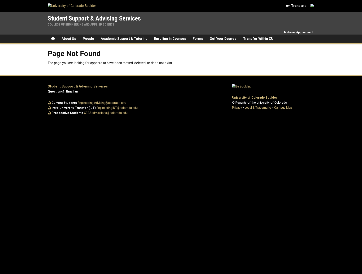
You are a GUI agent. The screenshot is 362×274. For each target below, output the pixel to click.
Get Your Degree (223, 39)
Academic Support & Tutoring (124, 39)
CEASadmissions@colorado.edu (106, 113)
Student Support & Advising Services (94, 18)
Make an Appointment (298, 32)
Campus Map (283, 107)
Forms (198, 39)
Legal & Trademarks (258, 107)
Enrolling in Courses (170, 39)
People (88, 39)
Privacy (237, 107)
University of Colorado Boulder (254, 97)
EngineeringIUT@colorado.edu (117, 108)
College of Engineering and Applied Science (81, 24)
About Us (69, 39)
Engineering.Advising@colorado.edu (102, 103)
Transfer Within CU (258, 39)
